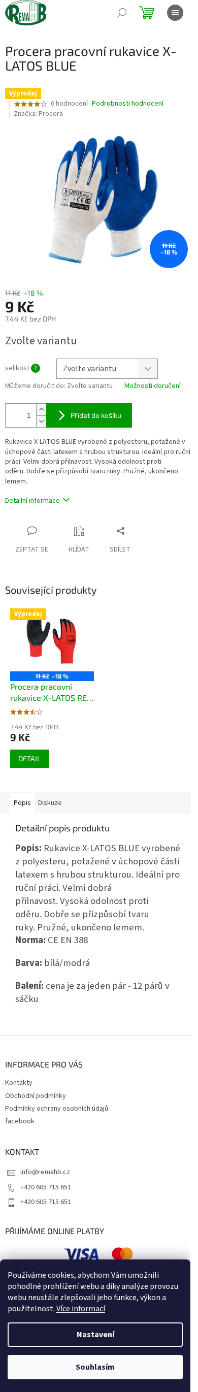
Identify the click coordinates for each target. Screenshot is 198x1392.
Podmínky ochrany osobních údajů (56, 1109)
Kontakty (18, 1083)
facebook (20, 1121)
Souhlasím (95, 1367)
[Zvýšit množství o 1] (41, 409)
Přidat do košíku (96, 415)
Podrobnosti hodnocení (127, 104)
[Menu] (175, 13)
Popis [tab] (22, 803)
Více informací (80, 1308)
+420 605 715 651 (45, 1187)
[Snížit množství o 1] (41, 421)
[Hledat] (122, 13)
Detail (29, 758)
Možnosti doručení (152, 386)
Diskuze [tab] (50, 803)
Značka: (38, 114)
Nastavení (95, 1334)
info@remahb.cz (45, 1172)
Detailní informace (32, 501)
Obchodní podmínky (35, 1096)
